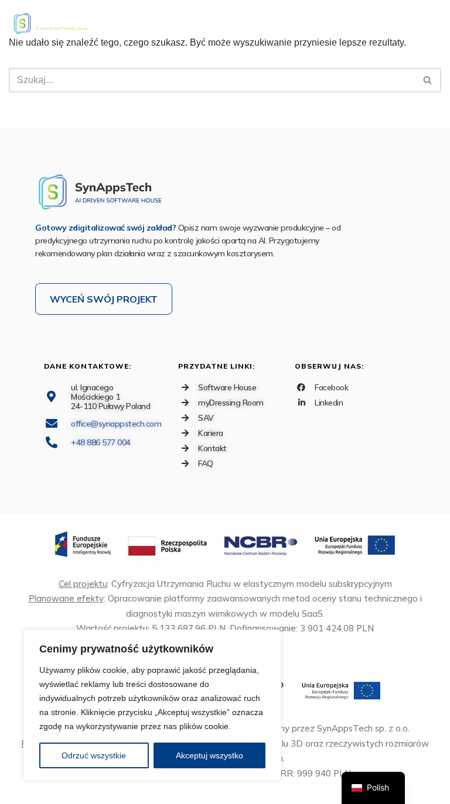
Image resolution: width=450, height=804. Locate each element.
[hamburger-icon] (419, 23)
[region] (152, 705)
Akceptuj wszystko (209, 755)
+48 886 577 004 (101, 442)
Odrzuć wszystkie (94, 755)
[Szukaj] (428, 80)
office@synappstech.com (116, 423)
